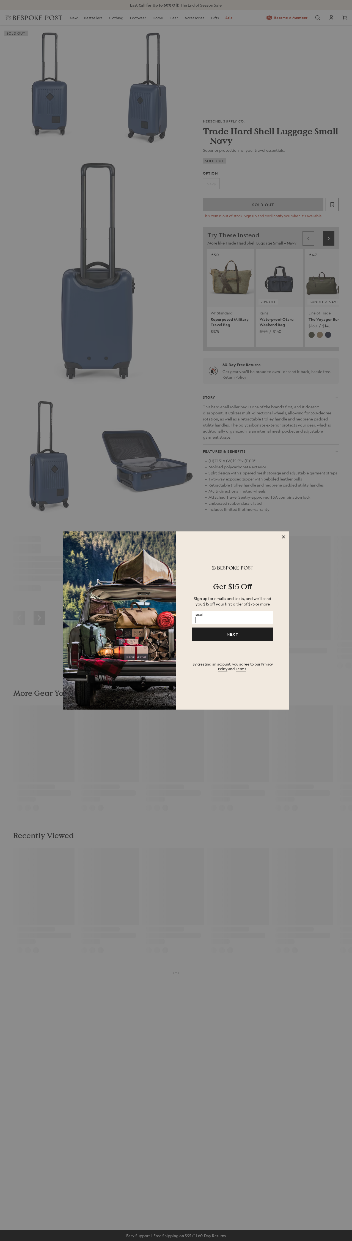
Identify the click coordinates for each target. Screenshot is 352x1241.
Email (199, 614)
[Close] (283, 536)
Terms (241, 668)
